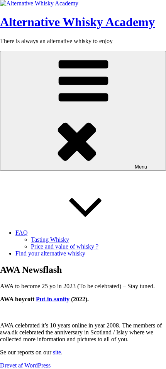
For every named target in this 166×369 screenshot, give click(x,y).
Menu (141, 167)
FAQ (21, 232)
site (57, 352)
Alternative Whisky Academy (77, 22)
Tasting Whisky (50, 239)
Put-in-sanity (52, 299)
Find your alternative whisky (50, 253)
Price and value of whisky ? (64, 246)
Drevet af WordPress (25, 365)
